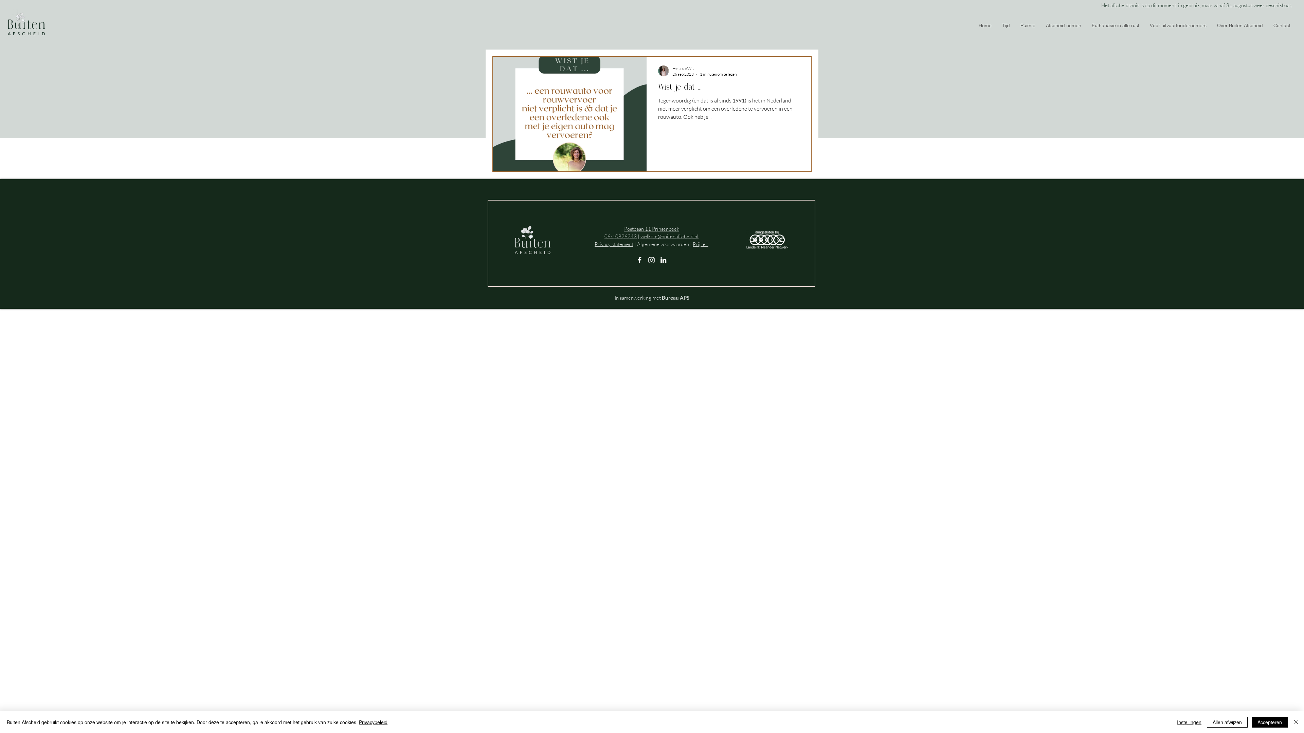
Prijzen (700, 244)
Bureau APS (675, 298)
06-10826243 (620, 236)
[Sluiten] (1296, 722)
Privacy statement (614, 244)
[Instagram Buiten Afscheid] (651, 260)
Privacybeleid (373, 722)
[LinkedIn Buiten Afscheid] (663, 260)
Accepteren (1269, 722)
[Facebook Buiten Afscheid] (639, 260)
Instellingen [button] (1189, 722)
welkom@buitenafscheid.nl (669, 236)
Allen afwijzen (1227, 722)
